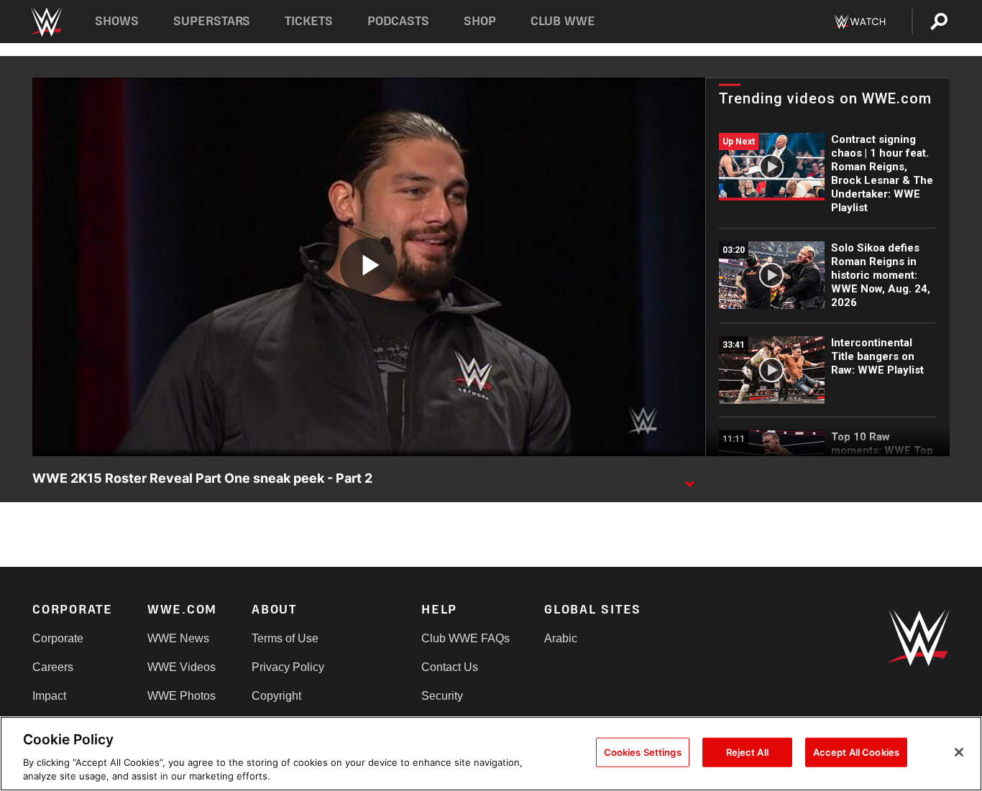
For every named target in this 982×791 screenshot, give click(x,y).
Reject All (747, 752)
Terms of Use (285, 638)
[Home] (46, 22)
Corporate (57, 638)
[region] (491, 753)
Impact (49, 696)
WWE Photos (181, 696)
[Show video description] (689, 479)
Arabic (560, 638)
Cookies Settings (643, 752)
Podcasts (398, 21)
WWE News (178, 638)
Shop (480, 21)
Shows (117, 21)
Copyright (276, 696)
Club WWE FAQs (465, 638)
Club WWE (563, 21)
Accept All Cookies (856, 752)
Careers (52, 667)
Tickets (309, 21)
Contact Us (449, 667)
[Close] (959, 752)
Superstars (212, 21)
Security (442, 696)
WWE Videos (181, 667)
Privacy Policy (288, 667)
